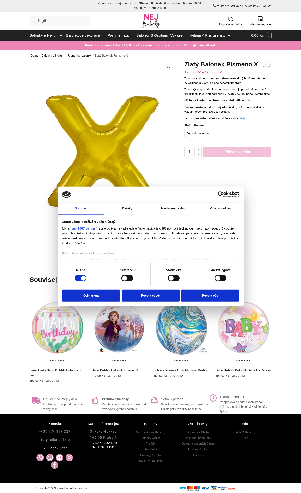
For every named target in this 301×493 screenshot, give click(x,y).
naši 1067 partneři (84, 228)
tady (243, 118)
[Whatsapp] (40, 457)
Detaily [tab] (127, 208)
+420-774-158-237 (55, 432)
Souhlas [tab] (81, 208)
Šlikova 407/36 (103, 431)
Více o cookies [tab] (220, 208)
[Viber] (50, 457)
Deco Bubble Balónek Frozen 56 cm (117, 370)
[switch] (127, 278)
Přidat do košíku (237, 152)
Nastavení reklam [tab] (173, 208)
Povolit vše (210, 295)
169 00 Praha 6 (103, 438)
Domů (34, 55)
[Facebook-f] (54, 465)
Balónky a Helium (53, 55)
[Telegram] (59, 457)
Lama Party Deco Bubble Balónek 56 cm (56, 372)
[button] (168, 67)
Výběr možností (57, 389)
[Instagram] (69, 457)
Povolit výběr (150, 295)
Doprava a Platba (230, 24)
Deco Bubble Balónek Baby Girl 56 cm (243, 370)
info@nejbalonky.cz (55, 440)
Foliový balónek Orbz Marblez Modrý (180, 370)
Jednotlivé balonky (79, 55)
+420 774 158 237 (229, 5)
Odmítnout (91, 295)
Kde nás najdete (260, 24)
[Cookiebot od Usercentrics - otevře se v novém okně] (221, 194)
